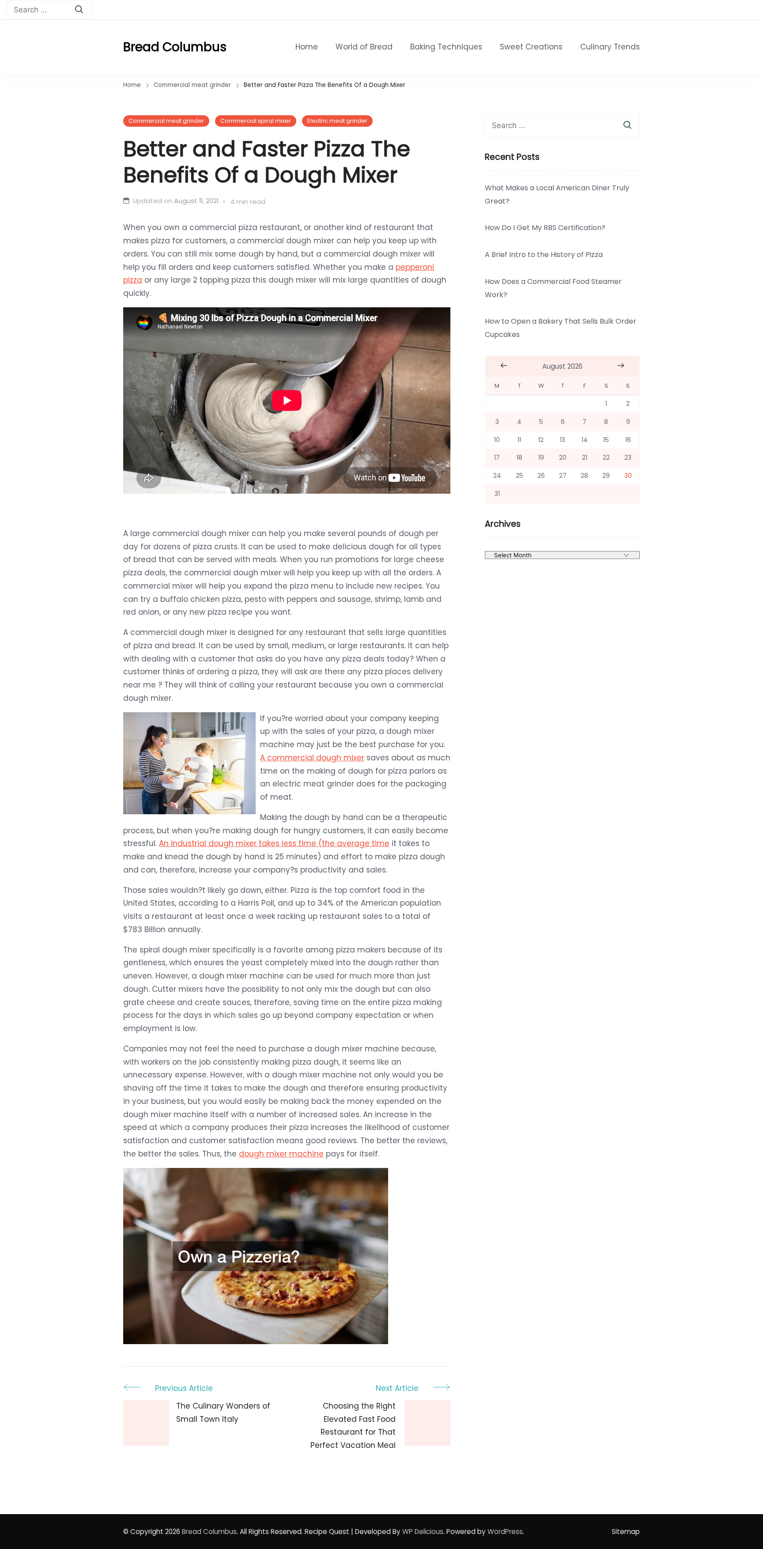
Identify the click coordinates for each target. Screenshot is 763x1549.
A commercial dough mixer (312, 757)
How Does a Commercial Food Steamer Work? (553, 288)
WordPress (505, 1531)
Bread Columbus (175, 47)
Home (306, 47)
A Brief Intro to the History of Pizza (544, 254)
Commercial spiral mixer (255, 121)
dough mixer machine (281, 1154)
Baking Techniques (446, 47)
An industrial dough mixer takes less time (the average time (274, 843)
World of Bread (364, 47)
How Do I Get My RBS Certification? (545, 228)
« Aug (503, 365)
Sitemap (626, 1531)
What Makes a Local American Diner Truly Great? (557, 194)
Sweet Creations (531, 47)
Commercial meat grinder (166, 121)
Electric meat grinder (337, 121)
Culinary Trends (610, 47)
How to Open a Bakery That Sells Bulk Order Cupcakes (560, 328)
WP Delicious (422, 1531)
